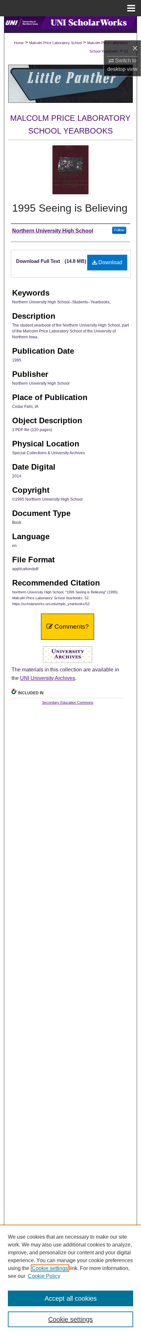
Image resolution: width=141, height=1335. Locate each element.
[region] (70, 1280)
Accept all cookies (71, 1298)
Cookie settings (50, 1268)
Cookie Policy (44, 1276)
